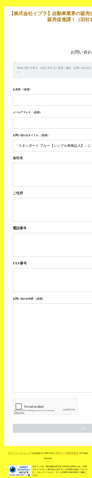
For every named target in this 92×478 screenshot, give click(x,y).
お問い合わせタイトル (26, 135)
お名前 (17, 89)
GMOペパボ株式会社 (66, 452)
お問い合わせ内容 (23, 298)
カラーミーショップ (19, 452)
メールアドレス (22, 112)
